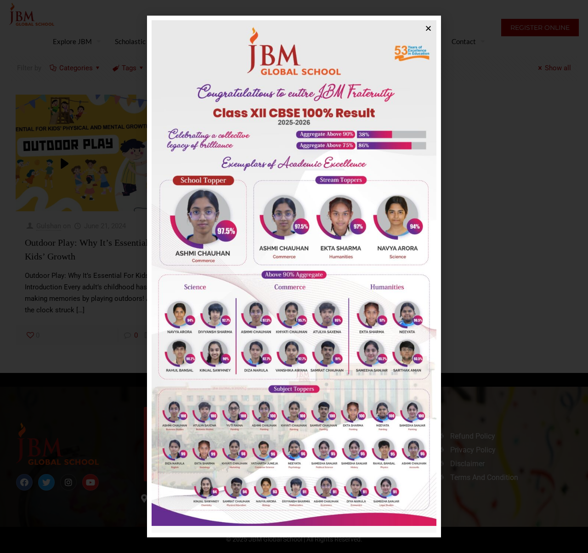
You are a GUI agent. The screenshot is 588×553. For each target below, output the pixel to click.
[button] (428, 28)
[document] (294, 276)
